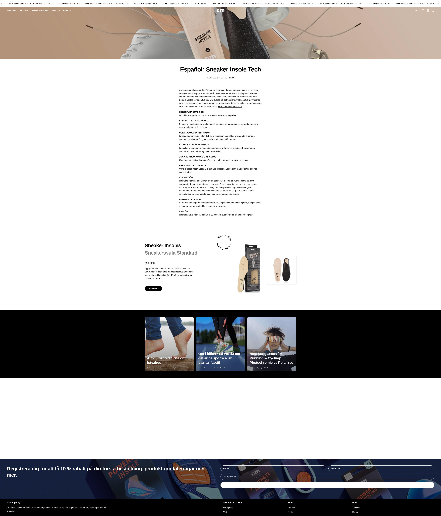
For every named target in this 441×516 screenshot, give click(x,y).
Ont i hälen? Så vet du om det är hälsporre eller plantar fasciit (219, 358)
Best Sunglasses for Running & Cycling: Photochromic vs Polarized (271, 358)
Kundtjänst (228, 507)
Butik (290, 502)
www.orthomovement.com (230, 106)
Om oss (291, 507)
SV (416, 10)
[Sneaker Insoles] (251, 269)
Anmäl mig (327, 485)
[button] (67, 10)
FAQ (225, 512)
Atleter (291, 512)
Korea (355, 512)
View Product (153, 288)
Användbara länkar (232, 502)
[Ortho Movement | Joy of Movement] (220, 10)
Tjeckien (356, 507)
